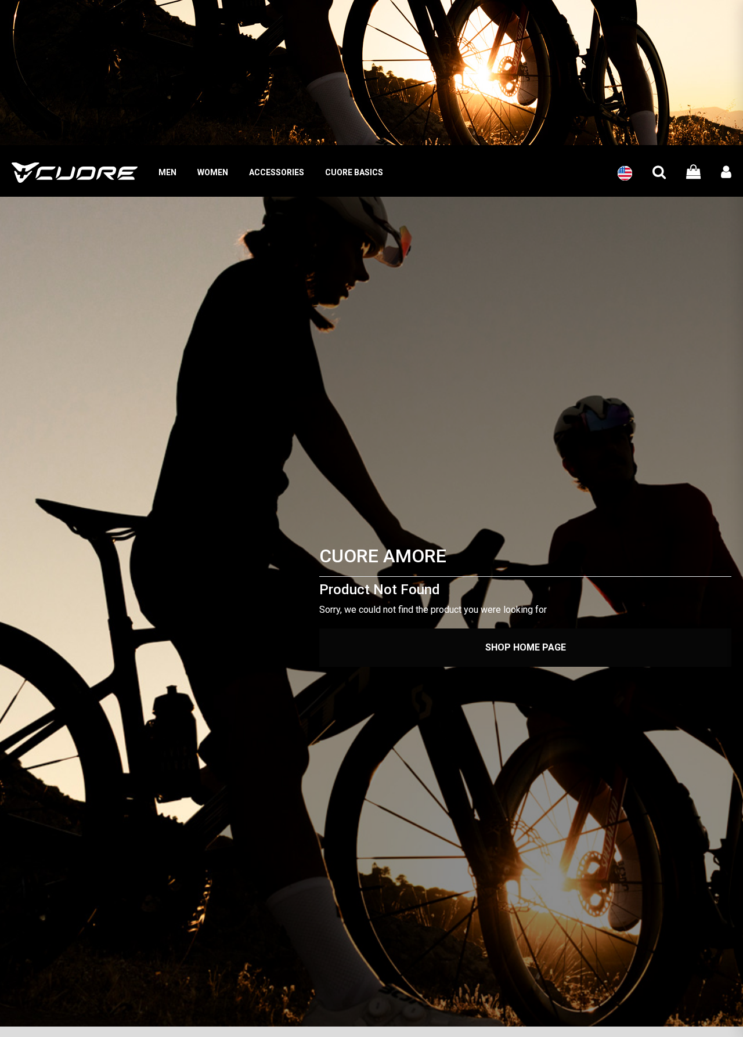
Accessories (276, 172)
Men (167, 172)
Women (212, 172)
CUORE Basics (354, 172)
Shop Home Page (525, 647)
